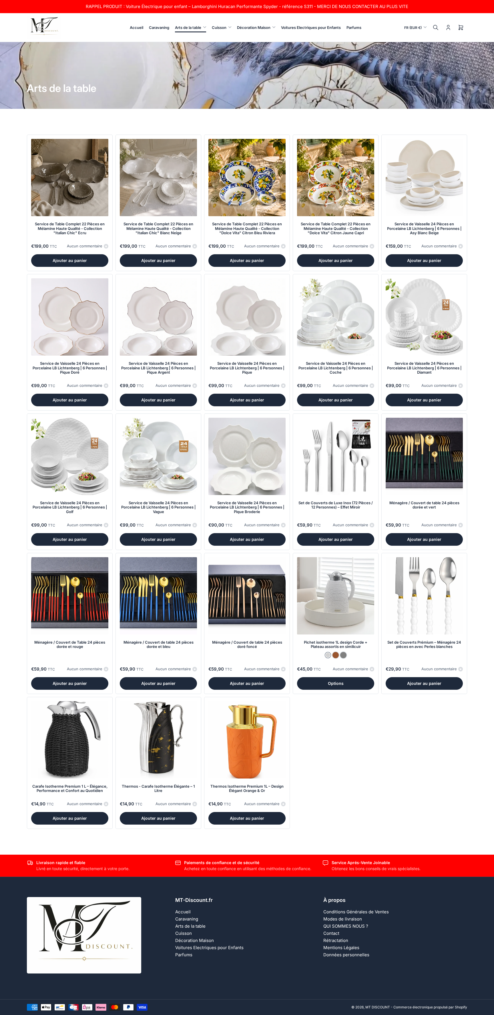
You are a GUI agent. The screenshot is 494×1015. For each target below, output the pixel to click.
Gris (343, 655)
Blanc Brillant (328, 655)
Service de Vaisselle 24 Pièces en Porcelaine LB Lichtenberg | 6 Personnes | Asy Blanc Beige (424, 228)
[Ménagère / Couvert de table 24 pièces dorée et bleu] (158, 595)
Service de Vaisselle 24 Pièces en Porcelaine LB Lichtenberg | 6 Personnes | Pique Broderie (247, 507)
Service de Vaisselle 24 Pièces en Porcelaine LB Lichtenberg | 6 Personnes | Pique (247, 368)
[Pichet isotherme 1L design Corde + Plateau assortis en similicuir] (335, 595)
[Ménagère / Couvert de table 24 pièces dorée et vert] (424, 456)
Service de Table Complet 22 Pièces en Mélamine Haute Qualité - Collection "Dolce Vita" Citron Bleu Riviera (247, 228)
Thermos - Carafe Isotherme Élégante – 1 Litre (158, 788)
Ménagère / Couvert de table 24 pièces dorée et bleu (159, 644)
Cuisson (219, 27)
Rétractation (335, 940)
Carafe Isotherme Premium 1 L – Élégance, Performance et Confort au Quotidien (69, 788)
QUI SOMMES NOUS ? (345, 926)
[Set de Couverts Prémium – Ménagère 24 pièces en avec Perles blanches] (424, 595)
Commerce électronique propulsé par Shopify (430, 1007)
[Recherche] (435, 27)
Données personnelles (346, 954)
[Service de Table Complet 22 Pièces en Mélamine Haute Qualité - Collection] (69, 177)
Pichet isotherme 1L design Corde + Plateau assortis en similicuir (335, 644)
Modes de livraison (342, 919)
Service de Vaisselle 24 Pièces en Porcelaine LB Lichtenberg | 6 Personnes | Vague (158, 507)
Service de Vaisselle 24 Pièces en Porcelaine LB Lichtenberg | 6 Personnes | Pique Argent (158, 368)
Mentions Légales (341, 947)
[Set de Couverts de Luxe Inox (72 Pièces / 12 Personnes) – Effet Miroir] (335, 456)
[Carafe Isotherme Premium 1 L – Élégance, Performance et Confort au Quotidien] (69, 740)
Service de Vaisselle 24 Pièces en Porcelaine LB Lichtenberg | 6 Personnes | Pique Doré (70, 368)
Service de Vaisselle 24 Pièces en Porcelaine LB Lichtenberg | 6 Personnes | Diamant (424, 368)
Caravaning (159, 27)
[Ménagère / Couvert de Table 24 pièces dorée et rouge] (69, 595)
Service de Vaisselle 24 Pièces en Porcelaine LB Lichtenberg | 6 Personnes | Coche (335, 368)
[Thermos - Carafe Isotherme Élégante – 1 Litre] (158, 740)
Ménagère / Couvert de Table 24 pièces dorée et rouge (69, 644)
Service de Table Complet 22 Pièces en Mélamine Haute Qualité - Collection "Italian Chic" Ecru (70, 228)
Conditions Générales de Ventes (356, 912)
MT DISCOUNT (377, 1007)
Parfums (353, 27)
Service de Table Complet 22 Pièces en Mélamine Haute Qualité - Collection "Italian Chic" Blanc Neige (158, 228)
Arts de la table (188, 27)
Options (336, 683)
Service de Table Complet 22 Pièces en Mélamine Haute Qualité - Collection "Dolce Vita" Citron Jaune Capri (335, 228)
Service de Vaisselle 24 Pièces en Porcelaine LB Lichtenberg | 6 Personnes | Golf (70, 507)
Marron (335, 655)
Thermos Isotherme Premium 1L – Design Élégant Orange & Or (247, 788)
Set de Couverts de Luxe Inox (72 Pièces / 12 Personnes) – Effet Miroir (335, 505)
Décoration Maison (253, 27)
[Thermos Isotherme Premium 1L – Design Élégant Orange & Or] (247, 740)
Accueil (136, 27)
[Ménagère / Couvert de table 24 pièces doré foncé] (247, 595)
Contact (331, 933)
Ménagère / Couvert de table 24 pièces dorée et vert (424, 505)
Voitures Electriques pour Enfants (311, 27)
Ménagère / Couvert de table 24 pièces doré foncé (247, 644)
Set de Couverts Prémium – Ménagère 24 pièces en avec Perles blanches (424, 644)
